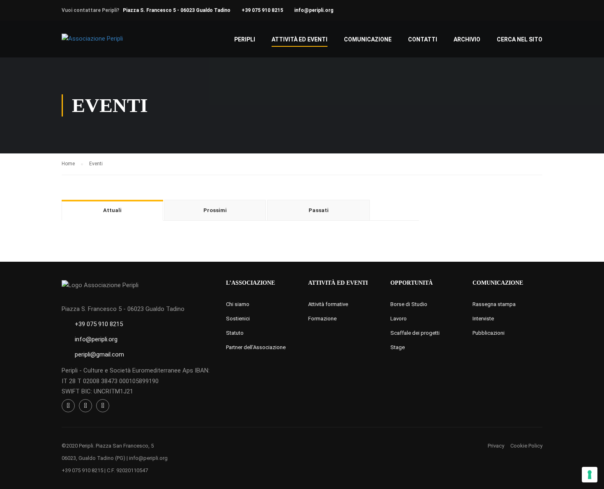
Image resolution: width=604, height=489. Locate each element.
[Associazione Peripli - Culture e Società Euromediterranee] (93, 43)
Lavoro (398, 318)
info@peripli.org (313, 10)
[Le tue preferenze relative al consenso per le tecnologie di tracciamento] (589, 474)
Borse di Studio (408, 304)
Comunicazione (368, 39)
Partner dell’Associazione (256, 347)
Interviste (483, 318)
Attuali (112, 210)
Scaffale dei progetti (415, 333)
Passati (319, 210)
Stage (397, 347)
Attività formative (328, 304)
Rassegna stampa (494, 304)
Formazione (322, 318)
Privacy (496, 446)
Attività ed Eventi (299, 39)
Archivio (467, 39)
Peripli (244, 39)
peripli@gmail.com (99, 354)
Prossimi (215, 210)
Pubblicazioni (489, 333)
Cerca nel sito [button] (519, 39)
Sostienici (238, 318)
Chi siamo (237, 304)
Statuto (235, 333)
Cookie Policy (526, 446)
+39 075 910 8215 (262, 10)
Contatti (422, 39)
